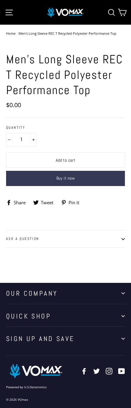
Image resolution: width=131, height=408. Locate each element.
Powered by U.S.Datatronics (26, 387)
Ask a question (22, 238)
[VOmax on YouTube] (121, 371)
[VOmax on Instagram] (109, 371)
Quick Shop (28, 316)
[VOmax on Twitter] (96, 371)
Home (11, 33)
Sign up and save (40, 338)
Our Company (32, 293)
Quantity (15, 127)
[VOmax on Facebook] (84, 371)
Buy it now (65, 178)
